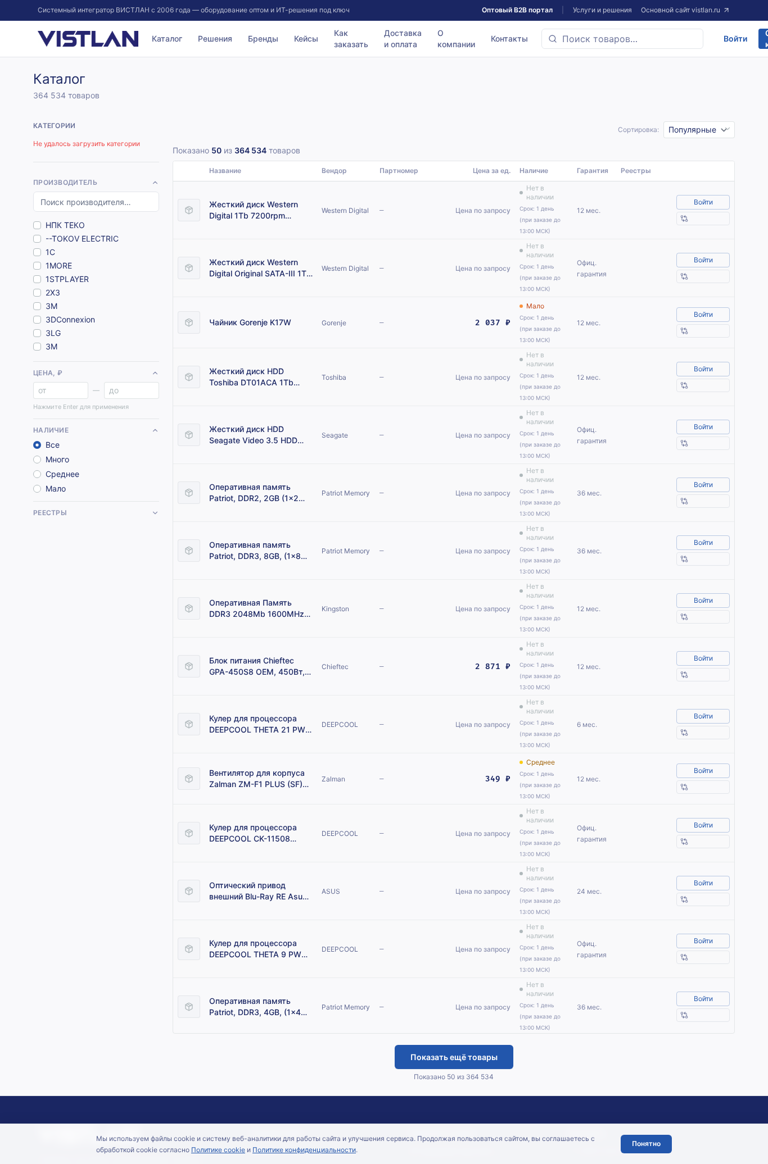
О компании (456, 38)
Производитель (65, 182)
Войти (735, 38)
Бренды (263, 38)
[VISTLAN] (88, 39)
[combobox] (622, 39)
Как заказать (351, 38)
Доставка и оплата (403, 38)
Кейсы (306, 38)
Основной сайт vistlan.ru (680, 10)
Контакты (509, 38)
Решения (215, 38)
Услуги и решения (602, 10)
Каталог (167, 38)
